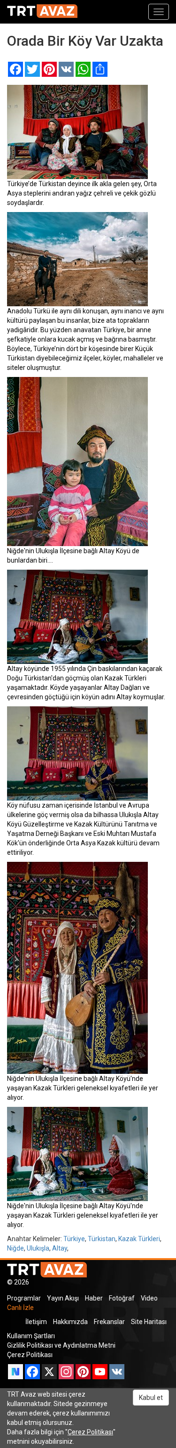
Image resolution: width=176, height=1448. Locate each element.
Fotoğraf (122, 1298)
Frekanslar (109, 1321)
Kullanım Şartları (31, 1336)
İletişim (36, 1321)
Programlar (24, 1298)
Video (149, 1298)
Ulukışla (38, 1248)
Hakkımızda (70, 1321)
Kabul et (151, 1397)
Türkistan (101, 1239)
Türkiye (74, 1239)
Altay (59, 1248)
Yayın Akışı (63, 1298)
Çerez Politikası (30, 1354)
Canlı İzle (20, 1307)
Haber (94, 1298)
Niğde (15, 1248)
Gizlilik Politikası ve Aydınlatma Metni (61, 1345)
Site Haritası (149, 1321)
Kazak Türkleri (139, 1239)
